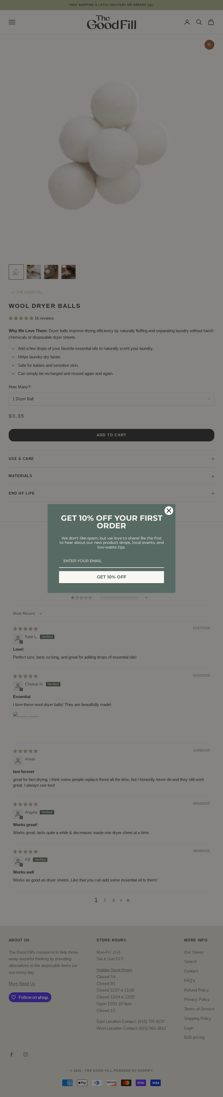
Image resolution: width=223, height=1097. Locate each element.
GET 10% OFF (111, 577)
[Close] (168, 510)
